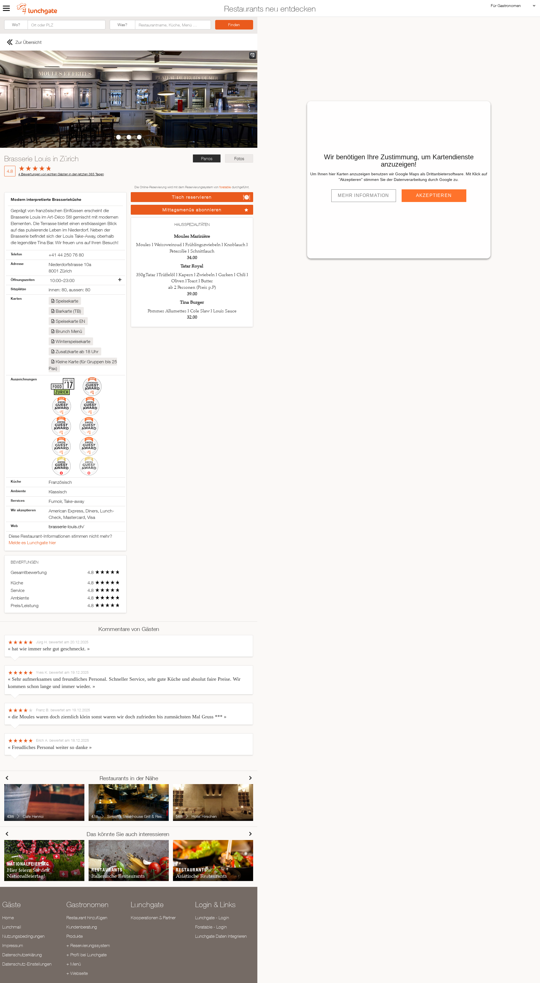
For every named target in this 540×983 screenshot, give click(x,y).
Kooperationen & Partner (153, 917)
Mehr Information (363, 195)
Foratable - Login (211, 926)
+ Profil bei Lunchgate (86, 954)
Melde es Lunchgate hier (32, 542)
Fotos (239, 158)
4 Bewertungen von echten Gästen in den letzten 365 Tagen (61, 174)
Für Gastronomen (506, 5)
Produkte (74, 936)
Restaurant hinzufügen (86, 917)
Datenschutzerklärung (22, 954)
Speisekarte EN (70, 321)
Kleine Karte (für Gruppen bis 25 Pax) (83, 365)
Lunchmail (11, 926)
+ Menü (73, 963)
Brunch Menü (69, 331)
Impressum (12, 945)
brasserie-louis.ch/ (66, 526)
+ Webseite (77, 973)
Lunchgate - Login (212, 917)
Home (8, 917)
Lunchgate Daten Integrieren (221, 936)
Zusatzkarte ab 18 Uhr (77, 351)
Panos (206, 158)
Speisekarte (67, 300)
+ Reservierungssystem (88, 945)
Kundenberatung (81, 926)
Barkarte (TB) (68, 311)
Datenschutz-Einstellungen (26, 963)
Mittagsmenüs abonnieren (192, 209)
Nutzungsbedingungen (23, 936)
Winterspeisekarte (73, 341)
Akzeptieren (434, 195)
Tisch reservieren (192, 197)
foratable (225, 187)
